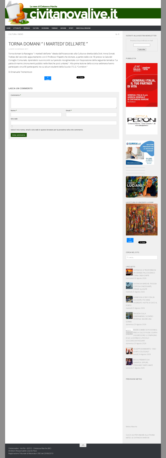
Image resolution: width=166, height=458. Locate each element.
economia (45, 28)
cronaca (27, 28)
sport (71, 28)
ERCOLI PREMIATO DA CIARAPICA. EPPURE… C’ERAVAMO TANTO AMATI (143, 362)
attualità (17, 28)
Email (69, 110)
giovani (63, 28)
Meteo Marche (131, 426)
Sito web (14, 119)
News (20, 34)
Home (8, 28)
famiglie (54, 28)
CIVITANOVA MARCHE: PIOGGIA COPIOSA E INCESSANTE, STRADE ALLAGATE (145, 286)
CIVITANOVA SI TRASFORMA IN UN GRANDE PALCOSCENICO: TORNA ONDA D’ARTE (144, 273)
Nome (14, 110)
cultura (36, 28)
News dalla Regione (83, 28)
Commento (16, 95)
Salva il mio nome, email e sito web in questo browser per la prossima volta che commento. (47, 130)
